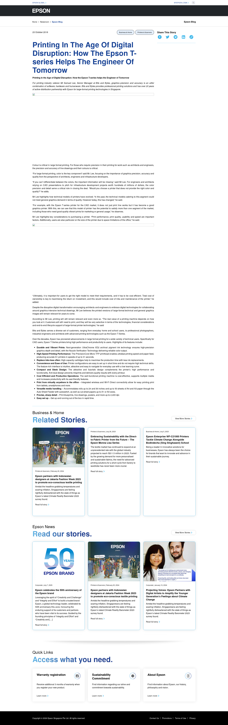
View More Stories (182, 418)
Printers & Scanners (144, 32)
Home (34, 21)
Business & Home (125, 32)
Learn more (41, 695)
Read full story (41, 504)
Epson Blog (190, 21)
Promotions (167, 718)
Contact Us (154, 718)
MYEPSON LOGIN (180, 2)
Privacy (192, 718)
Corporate (38, 585)
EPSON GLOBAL (38, 2)
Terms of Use (180, 718)
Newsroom (44, 21)
